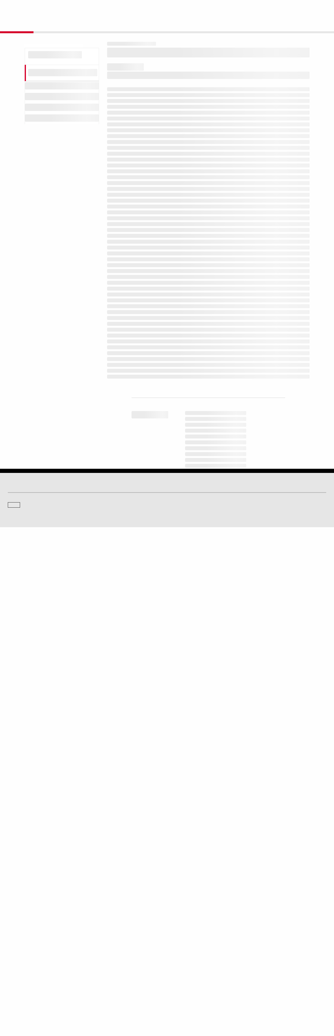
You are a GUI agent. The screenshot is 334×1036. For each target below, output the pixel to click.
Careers (258, 967)
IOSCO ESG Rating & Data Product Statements (284, 987)
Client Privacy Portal (220, 1009)
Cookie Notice (170, 1009)
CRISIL (175, 934)
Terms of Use (148, 1009)
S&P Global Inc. (25, 948)
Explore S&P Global (63, 8)
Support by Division (184, 974)
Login (320, 8)
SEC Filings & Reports (104, 987)
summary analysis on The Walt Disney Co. (201, 238)
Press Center (16, 987)
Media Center (98, 934)
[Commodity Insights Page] (171, 895)
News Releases (100, 974)
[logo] (21, 8)
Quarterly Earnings (101, 980)
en (272, 8)
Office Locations (181, 987)
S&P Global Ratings (29, 916)
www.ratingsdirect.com (130, 739)
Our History (15, 974)
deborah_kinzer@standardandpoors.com (200, 875)
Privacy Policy (193, 1009)
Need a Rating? (309, 23)
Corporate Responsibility (269, 974)
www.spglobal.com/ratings (243, 732)
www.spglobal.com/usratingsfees (140, 753)
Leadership (260, 980)
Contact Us (294, 8)
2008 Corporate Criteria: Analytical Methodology (166, 261)
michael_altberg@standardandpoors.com (236, 869)
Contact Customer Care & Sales (192, 967)
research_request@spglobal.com (187, 793)
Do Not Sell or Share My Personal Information (267, 1009)
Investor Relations (101, 967)
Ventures (14, 980)
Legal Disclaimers (124, 1009)
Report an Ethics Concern (188, 980)
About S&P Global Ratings (25, 934)
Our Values (15, 967)
